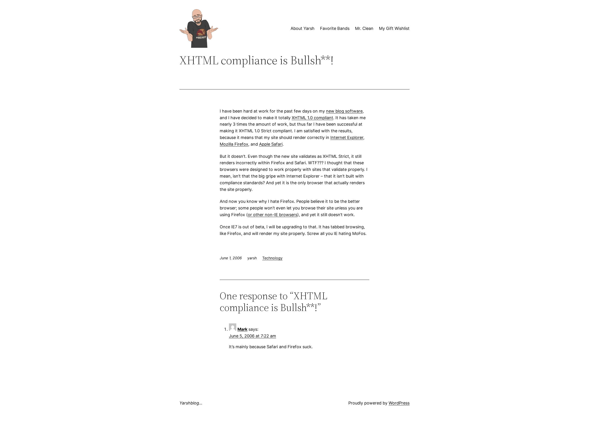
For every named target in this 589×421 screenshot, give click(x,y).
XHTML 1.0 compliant (312, 117)
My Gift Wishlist (394, 28)
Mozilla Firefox (234, 144)
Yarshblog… (190, 403)
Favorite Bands (334, 28)
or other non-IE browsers (272, 214)
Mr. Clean (364, 28)
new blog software (344, 111)
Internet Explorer (346, 137)
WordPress (399, 403)
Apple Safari (271, 144)
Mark (242, 329)
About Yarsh (303, 28)
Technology (272, 258)
